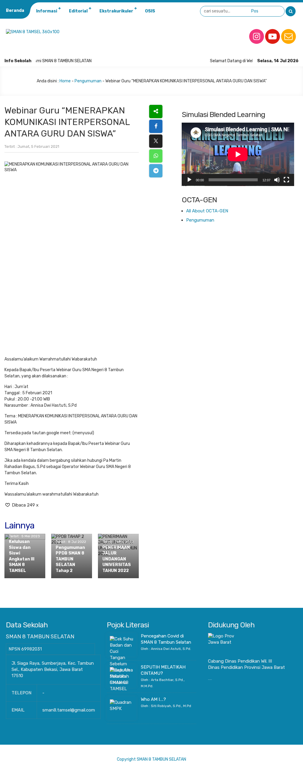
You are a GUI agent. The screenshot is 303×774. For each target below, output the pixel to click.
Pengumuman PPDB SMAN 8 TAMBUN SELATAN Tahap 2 (70, 559)
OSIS (150, 11)
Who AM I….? (153, 699)
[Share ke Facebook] (155, 126)
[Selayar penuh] (286, 180)
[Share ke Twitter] (155, 141)
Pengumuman (88, 81)
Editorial (78, 11)
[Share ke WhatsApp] (155, 156)
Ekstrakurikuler (116, 11)
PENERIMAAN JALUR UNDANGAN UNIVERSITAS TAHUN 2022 (116, 559)
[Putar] (189, 180)
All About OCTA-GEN (207, 211)
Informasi (46, 11)
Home (65, 81)
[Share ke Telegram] (155, 170)
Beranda (15, 10)
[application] (238, 154)
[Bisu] (277, 180)
